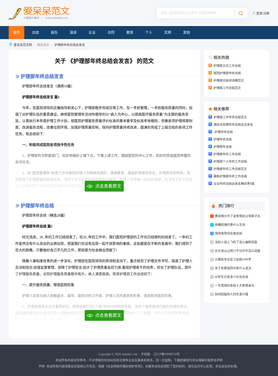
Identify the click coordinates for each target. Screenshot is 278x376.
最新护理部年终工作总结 (230, 176)
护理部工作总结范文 (227, 87)
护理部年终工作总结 (227, 154)
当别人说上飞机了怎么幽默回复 (236, 242)
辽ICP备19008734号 (167, 354)
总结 (35, 32)
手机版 (145, 354)
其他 (186, 32)
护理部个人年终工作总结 (230, 161)
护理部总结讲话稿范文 (228, 80)
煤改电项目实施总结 (228, 233)
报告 (54, 32)
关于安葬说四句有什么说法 (233, 268)
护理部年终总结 (37, 205)
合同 (111, 32)
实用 (167, 32)
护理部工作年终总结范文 (230, 117)
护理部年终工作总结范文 (230, 169)
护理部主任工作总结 (227, 65)
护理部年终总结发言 (42, 76)
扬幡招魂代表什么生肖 (230, 224)
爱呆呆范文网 (23, 44)
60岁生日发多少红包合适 (231, 276)
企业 (92, 32)
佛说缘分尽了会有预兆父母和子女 (237, 216)
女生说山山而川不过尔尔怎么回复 (237, 250)
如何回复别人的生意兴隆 (231, 294)
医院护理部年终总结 (227, 73)
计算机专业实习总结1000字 (233, 259)
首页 (16, 32)
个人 (148, 32)
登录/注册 (262, 13)
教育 (129, 32)
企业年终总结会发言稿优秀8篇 (234, 183)
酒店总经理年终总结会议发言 (233, 124)
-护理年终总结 (223, 132)
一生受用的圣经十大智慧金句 (234, 285)
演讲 (73, 32)
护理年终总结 (222, 139)
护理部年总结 (222, 146)
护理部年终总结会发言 (70, 44)
